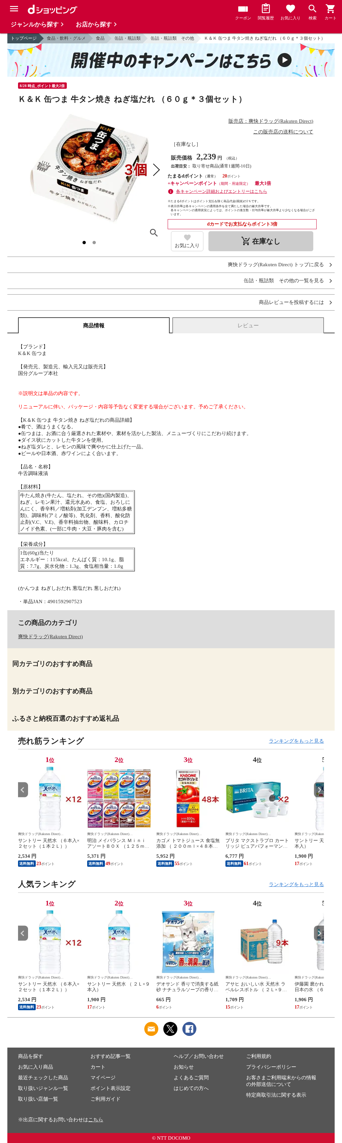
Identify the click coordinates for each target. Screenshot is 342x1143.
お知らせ (184, 1067)
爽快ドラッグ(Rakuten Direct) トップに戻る (276, 264)
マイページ (103, 1077)
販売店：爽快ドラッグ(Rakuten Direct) (270, 121)
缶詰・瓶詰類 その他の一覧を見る (284, 280)
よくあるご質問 (191, 1077)
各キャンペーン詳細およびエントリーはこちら (221, 191)
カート (98, 1067)
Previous (23, 789)
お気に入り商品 (35, 1067)
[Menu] (14, 8)
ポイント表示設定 (111, 1088)
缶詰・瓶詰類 (128, 38)
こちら (95, 1119)
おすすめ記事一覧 (111, 1056)
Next (319, 789)
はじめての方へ (191, 1088)
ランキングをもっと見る (296, 741)
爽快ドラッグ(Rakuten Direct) (50, 636)
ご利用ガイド (106, 1099)
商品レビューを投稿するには (291, 302)
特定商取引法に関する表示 (276, 1095)
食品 (100, 38)
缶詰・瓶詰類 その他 (172, 38)
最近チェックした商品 (43, 1077)
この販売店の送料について (283, 131)
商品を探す (30, 1056)
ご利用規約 (258, 1056)
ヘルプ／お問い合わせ (199, 1056)
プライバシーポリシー (271, 1067)
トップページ (24, 38)
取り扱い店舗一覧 (38, 1099)
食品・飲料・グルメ (66, 38)
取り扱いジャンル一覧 (43, 1088)
